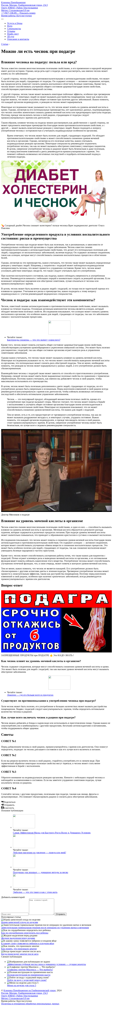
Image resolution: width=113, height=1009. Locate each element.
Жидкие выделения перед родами (18, 938)
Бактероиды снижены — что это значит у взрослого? (33, 340)
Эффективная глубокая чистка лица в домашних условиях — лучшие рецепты (46, 964)
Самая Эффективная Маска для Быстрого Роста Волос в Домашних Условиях (52, 832)
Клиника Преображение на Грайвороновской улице (30, 990)
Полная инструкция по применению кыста (28, 975)
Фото (9, 26)
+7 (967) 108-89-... (18, 13)
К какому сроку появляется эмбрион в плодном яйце (27, 943)
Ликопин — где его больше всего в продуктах (30, 695)
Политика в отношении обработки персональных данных (30, 1003)
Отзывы (11, 31)
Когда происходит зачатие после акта (19, 954)
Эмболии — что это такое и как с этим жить (35, 892)
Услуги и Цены (14, 23)
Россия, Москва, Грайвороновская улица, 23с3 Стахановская (24, 8)
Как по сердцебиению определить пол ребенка (24, 933)
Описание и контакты (18, 39)
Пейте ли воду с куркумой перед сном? (27, 980)
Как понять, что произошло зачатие (19, 948)
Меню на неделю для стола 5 (21, 985)
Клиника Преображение (13, 2)
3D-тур (10, 36)
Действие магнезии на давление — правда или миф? (39, 852)
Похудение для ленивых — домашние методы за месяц (40, 872)
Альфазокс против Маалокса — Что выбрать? (30, 969)
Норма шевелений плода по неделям (19, 922)
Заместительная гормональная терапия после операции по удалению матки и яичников (45, 927)
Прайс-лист (13, 34)
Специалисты (14, 28)
